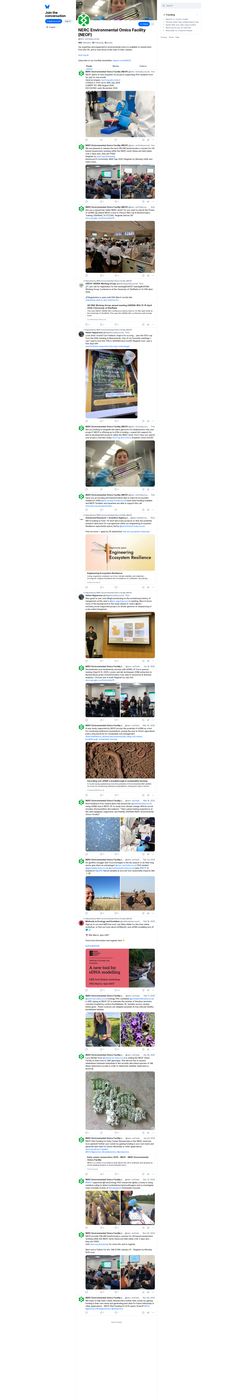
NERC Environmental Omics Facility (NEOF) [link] (106, 71)
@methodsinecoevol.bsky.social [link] (131, 921)
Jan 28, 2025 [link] (148, 1055)
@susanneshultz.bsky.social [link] (121, 868)
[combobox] (52, 27)
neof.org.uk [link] (83, 55)
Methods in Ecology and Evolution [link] (102, 921)
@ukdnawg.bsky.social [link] (127, 283)
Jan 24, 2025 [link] (148, 1138)
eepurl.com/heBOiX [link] (122, 60)
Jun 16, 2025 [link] (149, 666)
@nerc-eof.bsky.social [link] (139, 71)
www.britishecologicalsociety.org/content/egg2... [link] (108, 346)
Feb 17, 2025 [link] (149, 996)
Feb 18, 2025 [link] (148, 921)
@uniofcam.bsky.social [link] (96, 998)
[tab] (89, 66)
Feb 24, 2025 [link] (148, 859)
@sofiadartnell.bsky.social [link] (142, 998)
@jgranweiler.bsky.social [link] (96, 868)
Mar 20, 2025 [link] (148, 725)
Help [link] (177, 37)
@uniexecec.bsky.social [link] (114, 1058)
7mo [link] (152, 426)
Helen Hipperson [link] (94, 332)
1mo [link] (152, 71)
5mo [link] (140, 283)
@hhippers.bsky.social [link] (113, 332)
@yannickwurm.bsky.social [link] (132, 526)
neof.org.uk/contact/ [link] (110, 80)
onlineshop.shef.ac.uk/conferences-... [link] (103, 300)
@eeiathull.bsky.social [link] (141, 803)
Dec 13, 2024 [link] (148, 1179)
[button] (80, 3)
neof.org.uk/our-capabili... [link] (97, 1149)
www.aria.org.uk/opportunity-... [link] (99, 506)
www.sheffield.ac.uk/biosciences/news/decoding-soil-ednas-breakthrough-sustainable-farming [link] (114, 737)
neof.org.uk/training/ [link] (106, 156)
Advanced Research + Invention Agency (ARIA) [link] (107, 518)
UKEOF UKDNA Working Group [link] (100, 283)
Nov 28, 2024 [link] (148, 1298)
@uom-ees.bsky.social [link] (126, 865)
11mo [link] (152, 518)
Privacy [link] (164, 37)
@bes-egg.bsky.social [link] (119, 601)
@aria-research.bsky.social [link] (113, 500)
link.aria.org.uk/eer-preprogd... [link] (137, 531)
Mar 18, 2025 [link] (148, 800)
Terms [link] (171, 37)
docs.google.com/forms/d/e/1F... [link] (100, 218)
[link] (84, 42)
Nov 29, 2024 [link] (148, 1233)
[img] (116, 10)
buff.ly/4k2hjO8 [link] (92, 946)
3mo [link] (152, 207)
